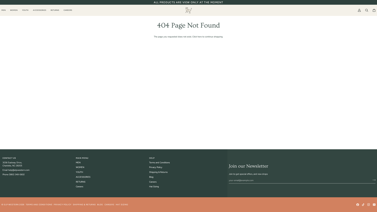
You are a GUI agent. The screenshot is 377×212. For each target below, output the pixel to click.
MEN (78, 162)
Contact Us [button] (9, 158)
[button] (4, 10)
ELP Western (11, 204)
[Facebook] (357, 204)
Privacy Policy (155, 167)
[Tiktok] (363, 204)
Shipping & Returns (158, 172)
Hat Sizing (154, 186)
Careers (79, 186)
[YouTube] (374, 204)
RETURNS (80, 181)
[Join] (373, 180)
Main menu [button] (82, 158)
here (199, 36)
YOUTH (79, 172)
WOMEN (80, 167)
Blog (151, 177)
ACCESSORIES (83, 177)
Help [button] (152, 158)
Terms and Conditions (159, 162)
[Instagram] (368, 204)
